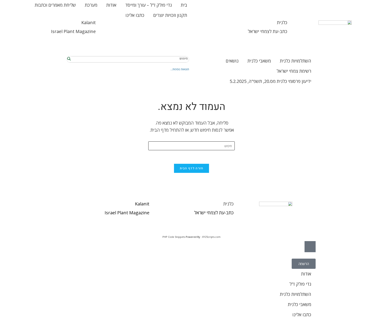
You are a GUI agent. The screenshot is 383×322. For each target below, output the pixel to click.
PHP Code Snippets (173, 236)
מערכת (91, 5)
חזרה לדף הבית (191, 168)
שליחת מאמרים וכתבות (55, 5)
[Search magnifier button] (69, 58)
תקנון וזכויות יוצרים (170, 15)
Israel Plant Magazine (73, 31)
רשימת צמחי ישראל (294, 71)
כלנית (282, 22)
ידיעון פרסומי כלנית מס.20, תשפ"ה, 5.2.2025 (270, 81)
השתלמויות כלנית (295, 61)
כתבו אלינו (134, 15)
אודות (111, 5)
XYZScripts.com (211, 236)
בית (184, 5)
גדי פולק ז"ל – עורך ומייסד (148, 5)
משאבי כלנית (259, 61)
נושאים (232, 61)
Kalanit (88, 22)
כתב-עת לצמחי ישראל (267, 31)
